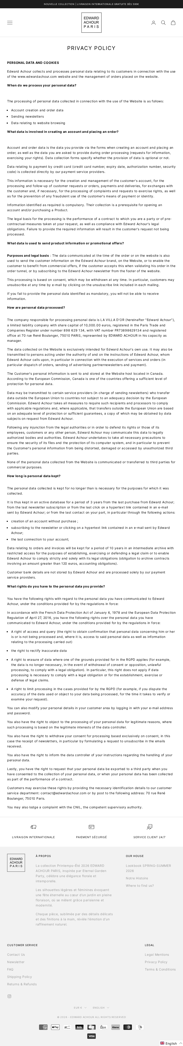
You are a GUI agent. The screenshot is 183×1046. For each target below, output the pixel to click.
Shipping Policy (19, 977)
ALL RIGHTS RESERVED (110, 1017)
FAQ (10, 969)
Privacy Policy (156, 962)
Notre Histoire (137, 878)
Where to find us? (140, 885)
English (99, 1007)
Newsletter (16, 962)
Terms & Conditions (160, 969)
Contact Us (16, 954)
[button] (171, 1043)
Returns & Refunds (22, 984)
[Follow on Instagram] (9, 996)
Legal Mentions (157, 954)
